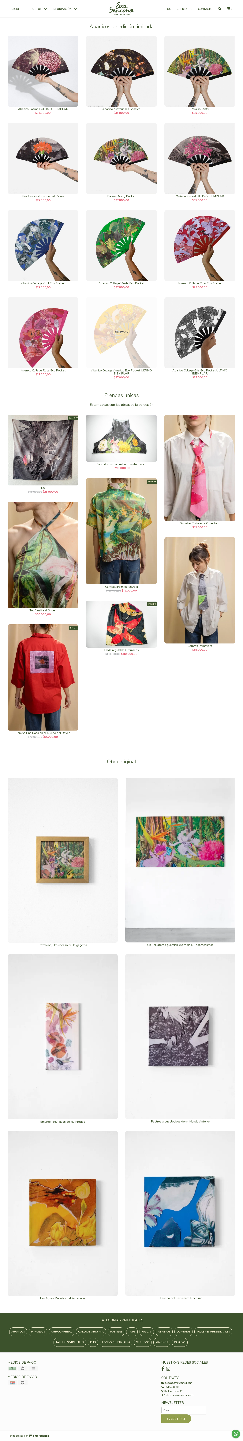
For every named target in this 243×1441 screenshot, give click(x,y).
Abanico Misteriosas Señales (121, 109)
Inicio (14, 9)
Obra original (61, 1331)
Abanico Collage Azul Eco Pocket (43, 283)
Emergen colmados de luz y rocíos (62, 1122)
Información (62, 9)
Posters (116, 1331)
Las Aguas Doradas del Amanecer (62, 1298)
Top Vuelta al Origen (43, 610)
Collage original (91, 1331)
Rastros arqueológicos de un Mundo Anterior (180, 1121)
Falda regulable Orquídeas (121, 650)
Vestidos (142, 1342)
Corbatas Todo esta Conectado (200, 523)
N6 (43, 488)
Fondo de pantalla (116, 1342)
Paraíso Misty (200, 109)
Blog (167, 9)
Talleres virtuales (70, 1342)
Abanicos (18, 1331)
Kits (93, 1342)
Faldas (147, 1331)
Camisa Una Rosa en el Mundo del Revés (43, 733)
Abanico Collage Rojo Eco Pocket (200, 283)
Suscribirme (176, 1418)
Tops (132, 1331)
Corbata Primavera (200, 646)
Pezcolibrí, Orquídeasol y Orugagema (63, 945)
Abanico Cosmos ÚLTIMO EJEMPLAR (43, 109)
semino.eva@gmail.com (178, 1383)
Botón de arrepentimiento (178, 1395)
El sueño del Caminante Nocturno (180, 1298)
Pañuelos (38, 1331)
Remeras (164, 1331)
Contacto (205, 9)
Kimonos (161, 1342)
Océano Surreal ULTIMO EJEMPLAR (200, 196)
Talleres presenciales (213, 1331)
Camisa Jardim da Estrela (121, 587)
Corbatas (183, 1331)
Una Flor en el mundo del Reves (43, 196)
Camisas (179, 1342)
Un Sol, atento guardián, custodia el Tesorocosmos (180, 945)
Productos (33, 9)
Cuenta (182, 9)
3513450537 (171, 1387)
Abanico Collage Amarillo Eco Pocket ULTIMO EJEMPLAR (121, 372)
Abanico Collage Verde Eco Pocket (121, 283)
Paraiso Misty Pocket (121, 196)
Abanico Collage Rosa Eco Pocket (43, 370)
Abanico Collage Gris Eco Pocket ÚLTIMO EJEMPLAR (199, 372)
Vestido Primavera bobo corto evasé (121, 464)
